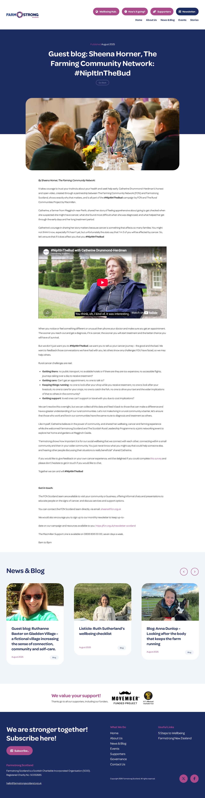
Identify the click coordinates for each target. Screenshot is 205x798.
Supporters (117, 754)
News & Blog (118, 743)
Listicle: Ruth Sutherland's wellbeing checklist (102, 631)
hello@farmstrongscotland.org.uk (23, 783)
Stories (194, 19)
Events (182, 19)
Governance (118, 759)
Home (138, 19)
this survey (156, 458)
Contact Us (117, 764)
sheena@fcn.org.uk (111, 509)
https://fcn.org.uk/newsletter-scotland (116, 525)
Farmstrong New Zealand (175, 738)
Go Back (102, 82)
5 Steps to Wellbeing (171, 733)
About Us (116, 738)
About (151, 19)
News (168, 19)
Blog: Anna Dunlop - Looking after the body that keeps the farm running (166, 636)
